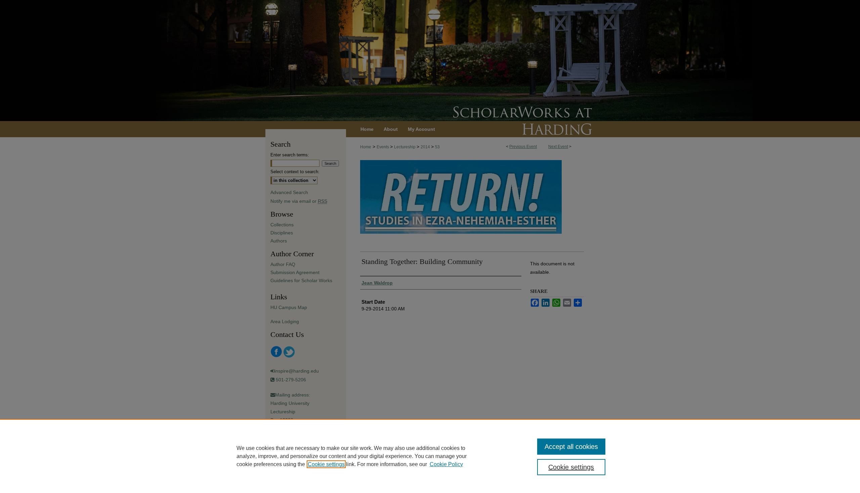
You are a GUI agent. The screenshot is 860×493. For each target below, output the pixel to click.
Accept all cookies (571, 446)
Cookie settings (326, 464)
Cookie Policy (446, 464)
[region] (430, 456)
